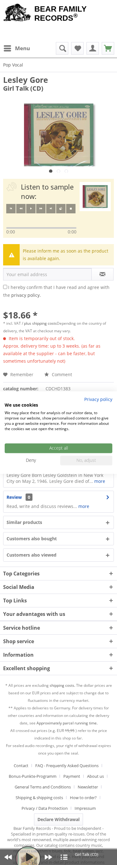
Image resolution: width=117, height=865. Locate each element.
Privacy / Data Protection (45, 808)
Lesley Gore (25, 79)
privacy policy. (26, 295)
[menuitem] (16, 48)
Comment (61, 374)
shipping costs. (62, 685)
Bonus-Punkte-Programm (32, 776)
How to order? (83, 797)
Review (14, 497)
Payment (71, 776)
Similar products (24, 522)
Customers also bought (32, 539)
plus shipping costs (40, 323)
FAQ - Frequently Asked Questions (67, 765)
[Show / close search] (62, 48)
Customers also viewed (31, 555)
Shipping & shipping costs (39, 797)
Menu (22, 48)
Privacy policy (98, 399)
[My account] (92, 48)
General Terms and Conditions (43, 787)
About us (95, 776)
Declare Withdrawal (58, 819)
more (99, 481)
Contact (21, 765)
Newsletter (88, 787)
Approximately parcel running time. (67, 723)
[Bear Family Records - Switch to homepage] (17, 13)
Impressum (85, 808)
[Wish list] (77, 48)
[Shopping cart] (108, 48)
